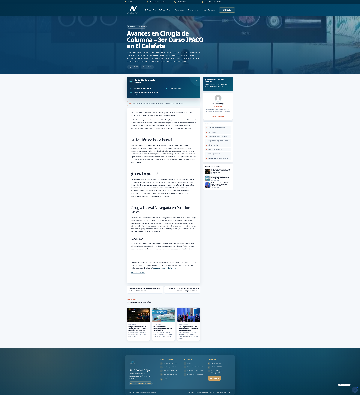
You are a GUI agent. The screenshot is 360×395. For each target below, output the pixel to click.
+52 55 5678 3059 (216, 367)
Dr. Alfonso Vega (164, 10)
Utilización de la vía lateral (142, 88)
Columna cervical (213, 145)
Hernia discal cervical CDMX (170, 375)
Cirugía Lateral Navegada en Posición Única (146, 93)
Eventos (142, 26)
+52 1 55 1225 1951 (138, 272)
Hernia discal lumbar (170, 370)
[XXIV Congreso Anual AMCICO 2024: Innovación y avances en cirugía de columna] (188, 315)
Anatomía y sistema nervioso (216, 128)
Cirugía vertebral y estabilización (218, 141)
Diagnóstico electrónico (195, 370)
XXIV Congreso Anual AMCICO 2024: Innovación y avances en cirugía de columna (188, 328)
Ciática (166, 379)
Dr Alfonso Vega (150, 10)
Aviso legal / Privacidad (195, 374)
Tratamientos (179, 10)
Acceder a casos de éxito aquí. (164, 268)
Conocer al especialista (218, 116)
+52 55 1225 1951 (216, 363)
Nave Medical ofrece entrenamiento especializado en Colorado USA (162, 328)
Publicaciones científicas (195, 367)
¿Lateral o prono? (175, 88)
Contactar (211, 10)
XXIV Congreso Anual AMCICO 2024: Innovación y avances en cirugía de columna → (183, 290)
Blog (204, 10)
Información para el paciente (205, 392)
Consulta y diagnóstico (215, 149)
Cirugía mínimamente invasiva (217, 136)
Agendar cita (214, 378)
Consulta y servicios (214, 154)
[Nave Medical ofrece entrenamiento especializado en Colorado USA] (163, 315)
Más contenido (193, 10)
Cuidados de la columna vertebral (218, 158)
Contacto (191, 392)
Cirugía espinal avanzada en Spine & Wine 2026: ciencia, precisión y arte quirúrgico (137, 328)
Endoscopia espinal (170, 367)
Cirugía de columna (170, 363)
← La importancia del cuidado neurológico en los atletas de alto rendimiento (144, 290)
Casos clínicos (212, 132)
